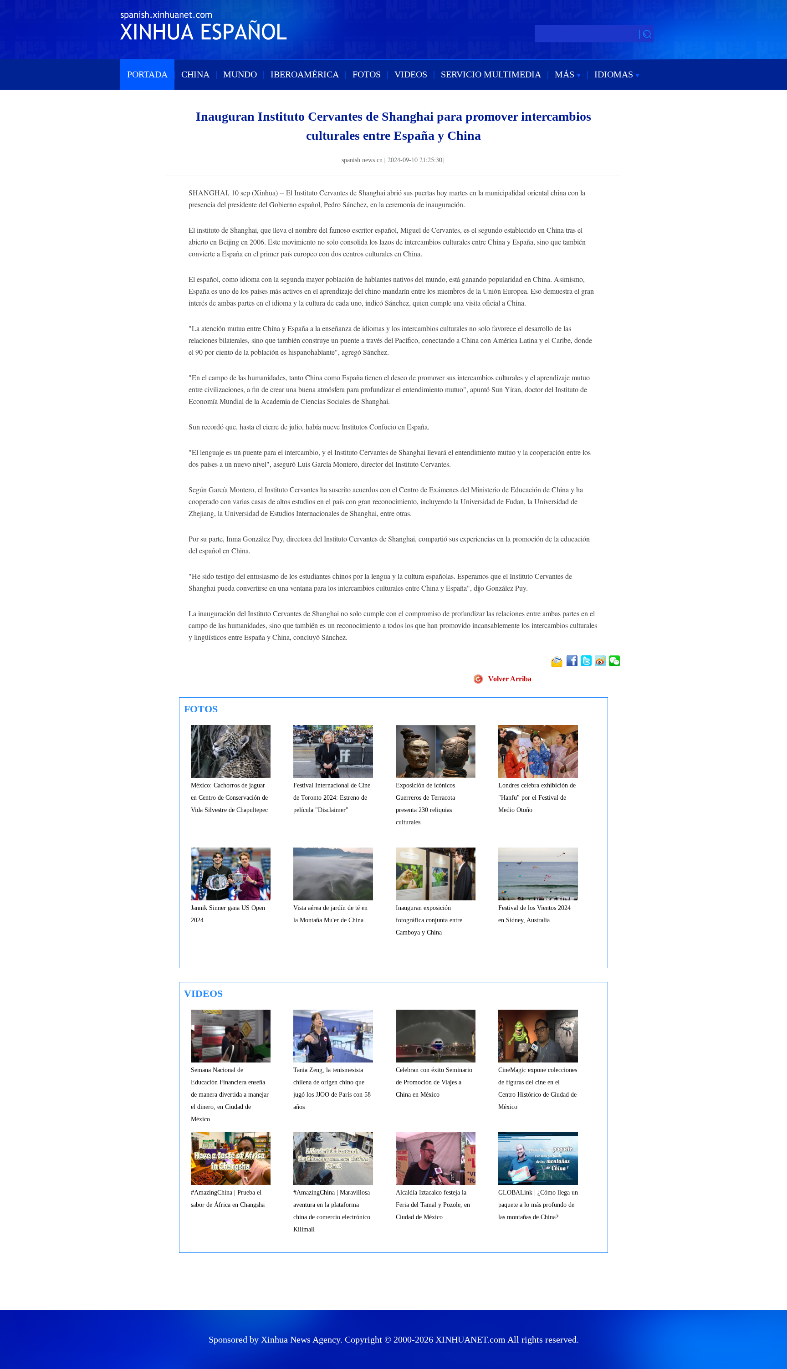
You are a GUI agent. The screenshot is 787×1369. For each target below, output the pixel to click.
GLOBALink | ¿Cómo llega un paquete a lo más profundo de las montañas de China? (538, 1205)
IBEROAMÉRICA (305, 74)
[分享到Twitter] (587, 660)
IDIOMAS (614, 74)
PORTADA (147, 74)
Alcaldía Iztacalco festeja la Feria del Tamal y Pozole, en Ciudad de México (433, 1205)
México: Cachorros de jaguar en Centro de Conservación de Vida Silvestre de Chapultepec (229, 797)
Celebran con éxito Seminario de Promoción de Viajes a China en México (434, 1082)
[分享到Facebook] (573, 660)
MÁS (566, 74)
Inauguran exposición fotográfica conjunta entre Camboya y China (429, 920)
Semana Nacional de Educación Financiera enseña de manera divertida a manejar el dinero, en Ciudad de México (230, 1095)
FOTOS (367, 74)
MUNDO (240, 74)
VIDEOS (410, 74)
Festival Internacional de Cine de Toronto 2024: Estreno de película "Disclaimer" (331, 797)
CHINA (195, 74)
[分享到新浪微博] (601, 660)
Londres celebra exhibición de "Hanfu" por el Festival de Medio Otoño (537, 797)
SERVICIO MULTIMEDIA (491, 74)
